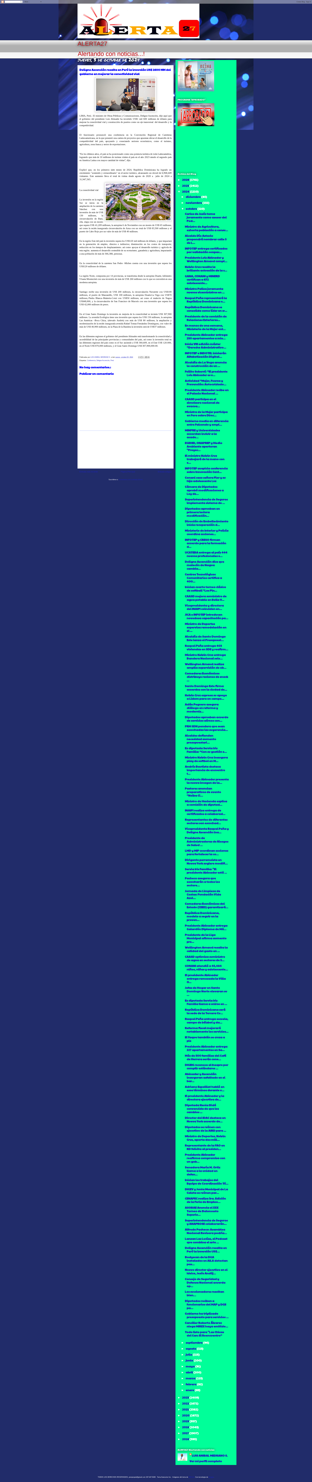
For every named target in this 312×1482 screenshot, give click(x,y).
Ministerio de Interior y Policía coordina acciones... (207, 532)
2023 (185, 1397)
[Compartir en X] (144, 357)
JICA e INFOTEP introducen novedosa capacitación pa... (206, 616)
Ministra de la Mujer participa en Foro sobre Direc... (206, 413)
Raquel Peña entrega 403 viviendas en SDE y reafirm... (206, 647)
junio (190, 1360)
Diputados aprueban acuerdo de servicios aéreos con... (206, 719)
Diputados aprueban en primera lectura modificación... (202, 512)
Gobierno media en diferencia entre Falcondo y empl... (207, 422)
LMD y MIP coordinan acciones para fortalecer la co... (206, 852)
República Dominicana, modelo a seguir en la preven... (202, 916)
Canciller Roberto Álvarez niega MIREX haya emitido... (206, 1324)
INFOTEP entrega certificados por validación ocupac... (206, 250)
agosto (191, 1348)
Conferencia (91, 360)
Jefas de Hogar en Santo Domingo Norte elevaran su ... (206, 991)
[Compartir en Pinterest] (148, 357)
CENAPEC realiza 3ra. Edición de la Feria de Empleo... (205, 1200)
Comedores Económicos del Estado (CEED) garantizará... (206, 905)
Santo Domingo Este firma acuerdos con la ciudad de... (206, 687)
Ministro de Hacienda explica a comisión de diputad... (206, 803)
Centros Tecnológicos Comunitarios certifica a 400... (203, 577)
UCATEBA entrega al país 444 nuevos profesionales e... (206, 554)
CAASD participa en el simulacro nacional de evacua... (202, 402)
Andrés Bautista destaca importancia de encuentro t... (205, 769)
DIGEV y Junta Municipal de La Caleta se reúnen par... (206, 1191)
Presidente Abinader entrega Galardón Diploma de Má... (206, 927)
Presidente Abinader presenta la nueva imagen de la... (207, 781)
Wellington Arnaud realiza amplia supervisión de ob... (205, 666)
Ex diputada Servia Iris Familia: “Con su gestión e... (206, 750)
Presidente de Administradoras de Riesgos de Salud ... (206, 841)
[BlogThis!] (141, 357)
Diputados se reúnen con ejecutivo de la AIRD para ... (205, 1128)
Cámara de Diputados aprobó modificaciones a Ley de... (204, 490)
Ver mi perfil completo (206, 1461)
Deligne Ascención (103, 360)
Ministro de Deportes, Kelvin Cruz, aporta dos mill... (205, 1138)
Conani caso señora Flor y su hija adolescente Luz (205, 479)
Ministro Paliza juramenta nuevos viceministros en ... (205, 290)
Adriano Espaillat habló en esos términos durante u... (204, 1088)
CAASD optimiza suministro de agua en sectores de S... (205, 958)
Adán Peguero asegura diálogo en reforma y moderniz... (202, 707)
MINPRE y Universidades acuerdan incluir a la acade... (202, 433)
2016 (186, 1439)
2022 (186, 1403)
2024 (186, 191)
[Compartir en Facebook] (146, 357)
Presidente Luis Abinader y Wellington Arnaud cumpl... (206, 259)
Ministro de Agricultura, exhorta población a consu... (206, 228)
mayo (190, 1366)
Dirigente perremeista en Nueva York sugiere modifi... (206, 861)
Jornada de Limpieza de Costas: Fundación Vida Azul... (203, 894)
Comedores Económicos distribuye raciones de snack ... (206, 676)
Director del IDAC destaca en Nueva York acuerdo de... (205, 1119)
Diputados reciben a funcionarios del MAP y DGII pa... (205, 1304)
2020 (186, 1415)
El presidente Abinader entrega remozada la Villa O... (205, 978)
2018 (186, 1427)
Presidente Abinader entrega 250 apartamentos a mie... (206, 336)
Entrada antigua (165, 472)
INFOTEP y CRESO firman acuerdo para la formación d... (205, 543)
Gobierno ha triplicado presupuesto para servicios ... (207, 1315)
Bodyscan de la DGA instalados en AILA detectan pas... (206, 1260)
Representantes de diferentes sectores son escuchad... (206, 821)
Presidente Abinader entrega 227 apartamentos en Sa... (206, 1048)
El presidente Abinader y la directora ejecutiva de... (204, 1097)
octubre (191, 208)
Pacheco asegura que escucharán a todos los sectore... (202, 881)
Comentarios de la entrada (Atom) (131, 479)
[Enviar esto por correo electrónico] (139, 357)
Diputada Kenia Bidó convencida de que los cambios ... (202, 1108)
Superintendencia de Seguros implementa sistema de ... (206, 501)
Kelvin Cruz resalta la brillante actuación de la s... (206, 268)
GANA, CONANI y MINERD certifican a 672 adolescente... (202, 279)
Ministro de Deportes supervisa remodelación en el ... (205, 627)
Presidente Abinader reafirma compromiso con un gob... (205, 1158)
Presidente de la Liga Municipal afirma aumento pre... (206, 938)
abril (189, 1372)
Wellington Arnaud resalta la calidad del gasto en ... (206, 949)
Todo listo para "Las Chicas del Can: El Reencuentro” (204, 1333)
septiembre (194, 1342)
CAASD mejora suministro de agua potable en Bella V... (206, 598)
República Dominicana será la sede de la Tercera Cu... (205, 1011)
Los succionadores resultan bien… (204, 1293)
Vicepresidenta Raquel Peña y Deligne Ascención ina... (207, 830)
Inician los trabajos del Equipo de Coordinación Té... (206, 1181)
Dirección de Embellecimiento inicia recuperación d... (206, 523)
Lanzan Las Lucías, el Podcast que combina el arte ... (206, 1240)
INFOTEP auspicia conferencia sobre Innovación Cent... (206, 470)
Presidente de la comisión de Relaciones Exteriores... (206, 318)
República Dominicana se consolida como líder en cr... (206, 309)
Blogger (211, 1477)
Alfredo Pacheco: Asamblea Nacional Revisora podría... (206, 1231)
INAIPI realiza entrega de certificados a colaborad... (205, 812)
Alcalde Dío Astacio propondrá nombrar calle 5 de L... (206, 239)
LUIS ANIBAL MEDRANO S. (210, 1455)
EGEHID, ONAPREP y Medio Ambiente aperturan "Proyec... (203, 446)
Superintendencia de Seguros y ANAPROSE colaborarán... (206, 1222)
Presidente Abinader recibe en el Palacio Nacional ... (207, 391)
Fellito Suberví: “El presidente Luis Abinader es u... (206, 373)
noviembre (194, 203)
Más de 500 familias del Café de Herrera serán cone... (205, 1057)
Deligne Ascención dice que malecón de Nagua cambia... (204, 565)
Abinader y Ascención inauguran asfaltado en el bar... (205, 1077)
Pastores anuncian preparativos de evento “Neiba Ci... (203, 791)
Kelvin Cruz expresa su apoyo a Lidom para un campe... (206, 697)
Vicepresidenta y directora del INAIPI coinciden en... (204, 607)
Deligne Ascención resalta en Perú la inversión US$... (206, 1249)
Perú (112, 360)
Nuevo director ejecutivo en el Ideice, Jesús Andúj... (206, 1271)
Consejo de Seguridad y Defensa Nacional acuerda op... (205, 1282)
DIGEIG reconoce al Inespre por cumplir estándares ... (206, 1066)
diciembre (193, 197)
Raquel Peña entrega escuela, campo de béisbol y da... (206, 1020)
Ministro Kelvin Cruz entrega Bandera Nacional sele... (205, 656)
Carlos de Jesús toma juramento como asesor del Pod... (206, 217)
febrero (191, 1384)
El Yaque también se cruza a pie (205, 1039)
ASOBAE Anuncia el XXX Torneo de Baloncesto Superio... (202, 1211)
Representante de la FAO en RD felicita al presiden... (205, 1147)
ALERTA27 (92, 43)
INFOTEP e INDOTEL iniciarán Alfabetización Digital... (205, 355)
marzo (191, 1378)
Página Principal (128, 472)
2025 (186, 185)
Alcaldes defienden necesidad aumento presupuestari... (200, 738)
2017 (185, 1433)
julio (189, 1354)
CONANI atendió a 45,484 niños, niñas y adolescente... (206, 967)
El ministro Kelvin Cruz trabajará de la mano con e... (204, 459)
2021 (185, 1409)
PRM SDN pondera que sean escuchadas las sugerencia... (206, 728)
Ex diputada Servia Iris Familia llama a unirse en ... (206, 1002)
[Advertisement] (125, 450)
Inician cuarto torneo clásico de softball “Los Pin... (205, 588)
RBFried (191, 1477)
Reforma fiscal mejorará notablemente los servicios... (207, 1029)
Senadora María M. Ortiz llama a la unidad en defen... (202, 1170)
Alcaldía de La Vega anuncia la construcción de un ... (206, 364)
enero (190, 1390)
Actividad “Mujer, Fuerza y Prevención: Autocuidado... (205, 382)
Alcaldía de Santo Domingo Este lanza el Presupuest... (205, 638)
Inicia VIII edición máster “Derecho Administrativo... (205, 345)
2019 (186, 1421)
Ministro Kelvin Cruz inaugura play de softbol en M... (206, 759)
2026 (186, 180)
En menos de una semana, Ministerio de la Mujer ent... (205, 327)
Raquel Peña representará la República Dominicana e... (206, 299)
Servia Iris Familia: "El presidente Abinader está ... (206, 871)
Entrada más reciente (88, 472)
